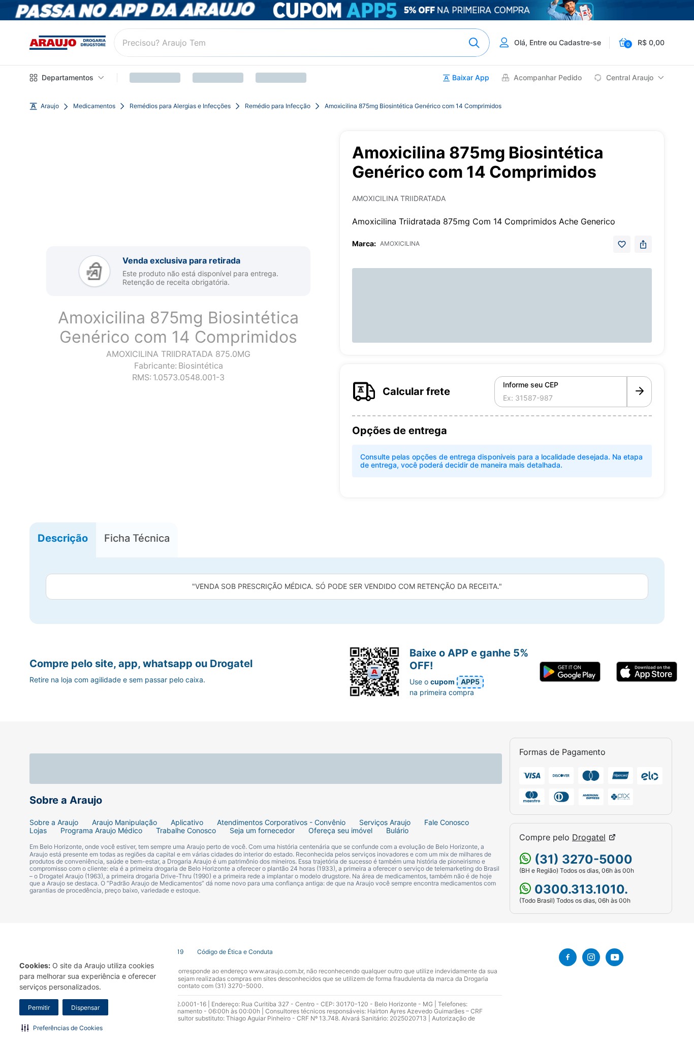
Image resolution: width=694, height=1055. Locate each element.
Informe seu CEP (530, 385)
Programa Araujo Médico (101, 831)
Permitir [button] (39, 1007)
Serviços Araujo (385, 822)
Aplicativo (187, 822)
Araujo (50, 106)
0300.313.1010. (579, 889)
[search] (302, 42)
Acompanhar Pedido (548, 78)
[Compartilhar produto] (643, 244)
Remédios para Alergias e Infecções (180, 106)
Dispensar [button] (85, 1007)
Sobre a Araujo (53, 822)
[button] (62, 1027)
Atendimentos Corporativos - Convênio (281, 822)
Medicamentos (94, 106)
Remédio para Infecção (277, 106)
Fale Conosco (446, 822)
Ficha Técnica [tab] (137, 538)
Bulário (397, 831)
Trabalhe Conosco (186, 831)
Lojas (38, 831)
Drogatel (589, 837)
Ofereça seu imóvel (340, 831)
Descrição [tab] (63, 538)
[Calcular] (639, 392)
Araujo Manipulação (124, 822)
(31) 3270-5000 (582, 859)
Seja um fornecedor (262, 831)
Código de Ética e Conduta (235, 951)
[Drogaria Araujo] (67, 43)
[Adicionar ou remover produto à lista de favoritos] (621, 244)
